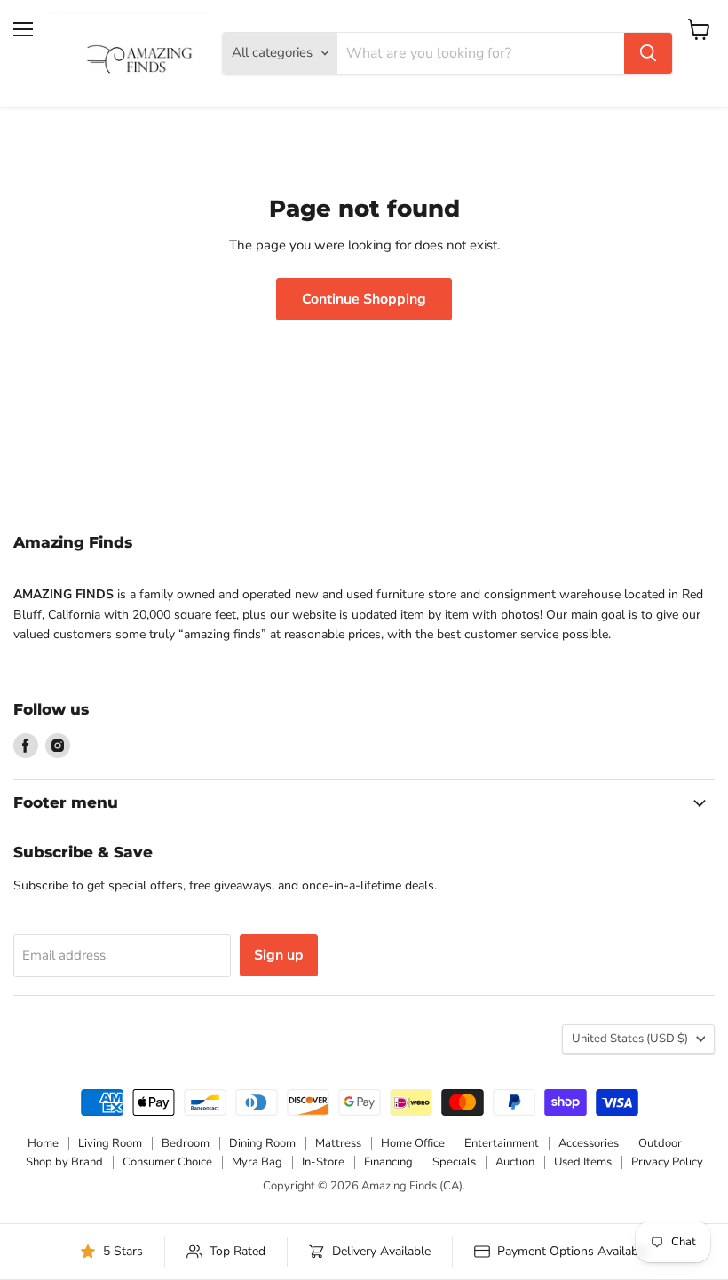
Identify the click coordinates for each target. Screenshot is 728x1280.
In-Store (323, 1162)
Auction (514, 1162)
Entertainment (501, 1143)
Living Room (110, 1143)
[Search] (648, 53)
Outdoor (660, 1143)
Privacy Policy (667, 1162)
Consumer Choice (167, 1162)
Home (43, 1143)
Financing (388, 1162)
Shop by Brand (64, 1162)
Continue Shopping (364, 299)
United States (630, 1039)
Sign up (279, 955)
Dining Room (262, 1143)
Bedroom (186, 1143)
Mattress (338, 1143)
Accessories (588, 1143)
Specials (454, 1162)
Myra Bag (257, 1162)
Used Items (583, 1162)
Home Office (413, 1143)
